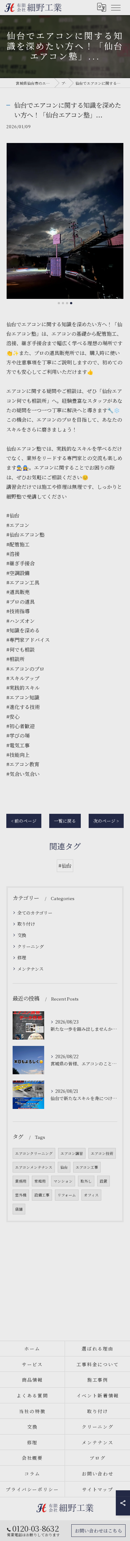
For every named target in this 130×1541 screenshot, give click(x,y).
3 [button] (67, 303)
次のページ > (106, 821)
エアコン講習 (72, 1153)
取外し (86, 1181)
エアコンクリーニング (34, 1153)
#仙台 (65, 865)
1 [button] (59, 303)
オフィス (91, 1194)
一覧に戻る (65, 821)
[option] (65, 221)
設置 (103, 1181)
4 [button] (71, 303)
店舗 (19, 1209)
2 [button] (63, 303)
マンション (63, 1181)
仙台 (64, 1167)
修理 (21, 957)
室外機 (21, 1194)
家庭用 (40, 1181)
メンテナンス (30, 969)
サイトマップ (98, 1489)
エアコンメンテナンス (33, 1167)
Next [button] (117, 223)
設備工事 (42, 1194)
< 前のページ (24, 821)
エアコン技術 (102, 1153)
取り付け (26, 924)
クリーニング (30, 946)
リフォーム (66, 1194)
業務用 (21, 1181)
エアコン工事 (87, 1167)
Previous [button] (12, 223)
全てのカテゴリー (34, 913)
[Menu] (115, 7)
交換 (21, 935)
